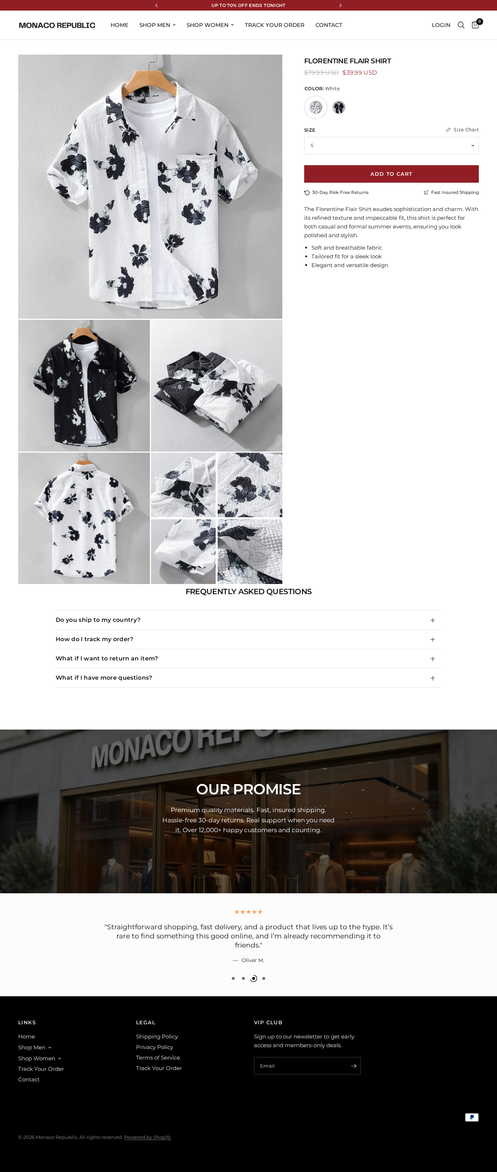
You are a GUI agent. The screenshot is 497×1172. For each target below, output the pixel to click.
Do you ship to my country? (98, 619)
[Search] (461, 25)
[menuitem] (119, 25)
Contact (328, 24)
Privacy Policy (154, 1047)
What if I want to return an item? (107, 658)
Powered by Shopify (147, 1137)
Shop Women (207, 24)
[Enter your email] (353, 1065)
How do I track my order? (95, 639)
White (315, 107)
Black (338, 107)
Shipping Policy (157, 1036)
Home (119, 24)
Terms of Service (158, 1057)
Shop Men (154, 24)
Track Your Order (275, 24)
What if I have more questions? (104, 677)
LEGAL (145, 1022)
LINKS (27, 1022)
